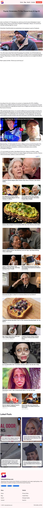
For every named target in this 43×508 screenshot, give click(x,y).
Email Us (24, 500)
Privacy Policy (25, 493)
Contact (2, 500)
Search (2, 498)
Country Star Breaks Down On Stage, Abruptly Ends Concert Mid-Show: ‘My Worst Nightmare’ (32, 438)
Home (2, 493)
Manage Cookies (26, 498)
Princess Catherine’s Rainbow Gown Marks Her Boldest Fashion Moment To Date (32, 463)
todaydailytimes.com (7, 479)
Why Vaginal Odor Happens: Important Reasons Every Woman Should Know (10, 438)
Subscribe (39, 2)
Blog (2, 495)
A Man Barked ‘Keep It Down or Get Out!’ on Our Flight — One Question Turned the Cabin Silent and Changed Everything (10, 462)
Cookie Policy (25, 495)
